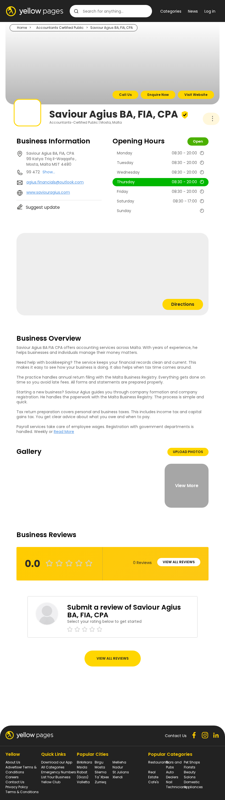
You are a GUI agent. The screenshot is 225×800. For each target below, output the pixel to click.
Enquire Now (158, 94)
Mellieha (119, 762)
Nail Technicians (176, 784)
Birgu (99, 762)
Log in (209, 11)
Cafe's (153, 782)
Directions (182, 304)
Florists (189, 767)
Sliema (100, 772)
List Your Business (56, 777)
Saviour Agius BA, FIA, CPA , (51, 159)
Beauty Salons (190, 774)
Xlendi (118, 777)
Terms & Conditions (22, 792)
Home (22, 27)
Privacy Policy (16, 787)
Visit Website (195, 94)
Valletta (83, 782)
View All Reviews (179, 562)
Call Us (125, 94)
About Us (12, 762)
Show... (49, 172)
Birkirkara (84, 762)
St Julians (121, 772)
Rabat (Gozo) (82, 774)
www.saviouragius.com (48, 192)
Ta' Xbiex (102, 777)
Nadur (118, 767)
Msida (82, 767)
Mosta (100, 767)
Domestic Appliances (193, 784)
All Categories (52, 767)
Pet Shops (192, 762)
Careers (12, 777)
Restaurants (158, 762)
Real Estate (153, 774)
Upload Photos (188, 451)
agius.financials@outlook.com (55, 182)
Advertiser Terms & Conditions (20, 769)
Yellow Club (50, 782)
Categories (170, 11)
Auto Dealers (172, 774)
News (193, 11)
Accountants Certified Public (60, 27)
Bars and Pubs (174, 765)
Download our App (56, 762)
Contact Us (14, 782)
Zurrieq (100, 782)
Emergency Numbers (58, 772)
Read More (64, 431)
